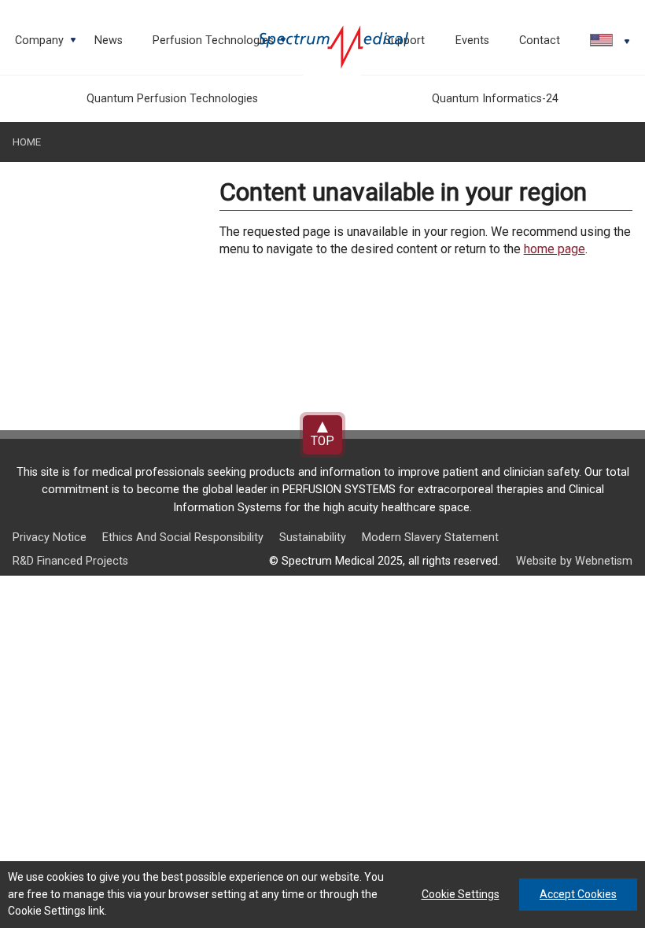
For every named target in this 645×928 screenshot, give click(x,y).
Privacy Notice (50, 537)
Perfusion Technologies (221, 45)
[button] (603, 42)
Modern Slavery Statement (430, 537)
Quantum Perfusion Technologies (172, 98)
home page (554, 248)
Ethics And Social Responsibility (183, 537)
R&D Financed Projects (70, 561)
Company (47, 45)
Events (472, 40)
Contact (539, 40)
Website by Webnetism (574, 561)
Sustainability (312, 537)
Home (27, 142)
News (108, 40)
